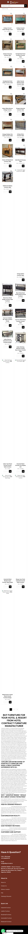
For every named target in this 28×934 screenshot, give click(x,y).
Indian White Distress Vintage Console (7, 109)
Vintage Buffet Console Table (20, 274)
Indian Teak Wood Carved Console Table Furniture (7, 465)
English (5, 933)
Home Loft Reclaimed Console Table (7, 160)
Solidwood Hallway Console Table (7, 186)
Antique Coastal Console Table (20, 28)
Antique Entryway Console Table (7, 54)
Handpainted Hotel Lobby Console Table (7, 81)
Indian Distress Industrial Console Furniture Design (7, 341)
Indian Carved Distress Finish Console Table (20, 82)
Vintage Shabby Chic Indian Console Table (7, 135)
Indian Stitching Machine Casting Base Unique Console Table (20, 349)
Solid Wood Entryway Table (20, 160)
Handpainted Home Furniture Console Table (20, 55)
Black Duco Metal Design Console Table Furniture (7, 299)
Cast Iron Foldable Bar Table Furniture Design (7, 319)
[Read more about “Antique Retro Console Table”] (23, 140)
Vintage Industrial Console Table (20, 109)
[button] (8, 2)
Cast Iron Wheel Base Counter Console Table (20, 321)
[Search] (25, 5)
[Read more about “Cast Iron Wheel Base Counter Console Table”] (23, 327)
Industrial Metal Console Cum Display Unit (20, 465)
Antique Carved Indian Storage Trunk (7, 28)
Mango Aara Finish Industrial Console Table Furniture (20, 581)
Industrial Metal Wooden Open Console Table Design (7, 581)
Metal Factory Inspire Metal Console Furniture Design (7, 696)
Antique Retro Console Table (20, 134)
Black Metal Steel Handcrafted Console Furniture (20, 294)
